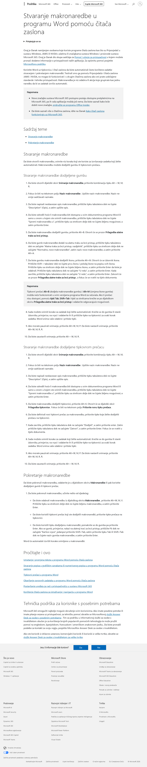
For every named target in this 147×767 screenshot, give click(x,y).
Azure (5, 717)
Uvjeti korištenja (68, 761)
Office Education (105, 680)
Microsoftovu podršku (35, 63)
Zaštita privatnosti (52, 761)
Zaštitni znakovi (83, 761)
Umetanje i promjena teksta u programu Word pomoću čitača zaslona (58, 559)
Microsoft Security (9, 712)
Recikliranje (55, 680)
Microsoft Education (106, 662)
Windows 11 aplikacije (11, 676)
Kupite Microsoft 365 (94, 4)
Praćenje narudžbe (57, 676)
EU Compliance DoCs (116, 761)
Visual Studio (55, 739)
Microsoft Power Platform (60, 730)
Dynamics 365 (8, 721)
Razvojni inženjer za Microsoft (61, 707)
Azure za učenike (105, 694)
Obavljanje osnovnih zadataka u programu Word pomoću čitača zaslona (59, 580)
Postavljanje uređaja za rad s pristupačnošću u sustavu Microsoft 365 (58, 586)
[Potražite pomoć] (133, 3)
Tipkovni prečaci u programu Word (41, 574)
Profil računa (55, 662)
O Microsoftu (103, 712)
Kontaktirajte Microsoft (34, 761)
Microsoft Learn (56, 712)
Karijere (102, 707)
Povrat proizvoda (57, 671)
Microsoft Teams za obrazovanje (110, 671)
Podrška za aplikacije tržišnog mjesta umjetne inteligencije (71, 717)
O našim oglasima (99, 761)
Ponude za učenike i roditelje (109, 690)
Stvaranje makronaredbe (40, 136)
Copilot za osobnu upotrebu (13, 667)
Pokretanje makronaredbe (41, 142)
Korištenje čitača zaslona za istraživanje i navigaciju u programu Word (58, 591)
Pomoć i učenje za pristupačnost (90, 57)
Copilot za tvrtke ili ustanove (13, 662)
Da (80, 647)
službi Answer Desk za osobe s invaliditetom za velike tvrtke (53, 637)
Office (56, 4)
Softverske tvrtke (57, 735)
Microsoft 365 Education (107, 676)
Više (77, 4)
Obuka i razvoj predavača (108, 685)
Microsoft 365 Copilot (11, 735)
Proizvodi (66, 4)
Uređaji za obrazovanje (107, 667)
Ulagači (102, 721)
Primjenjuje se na (33, 41)
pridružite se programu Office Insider (71, 104)
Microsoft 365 (44, 4)
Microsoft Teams (9, 739)
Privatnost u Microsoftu (107, 717)
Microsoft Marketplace (59, 726)
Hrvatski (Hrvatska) (14, 748)
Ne (98, 647)
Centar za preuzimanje (59, 667)
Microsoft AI (7, 707)
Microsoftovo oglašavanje (12, 730)
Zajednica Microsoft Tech (60, 721)
